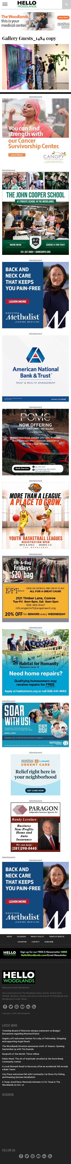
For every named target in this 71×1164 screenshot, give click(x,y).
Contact (35, 942)
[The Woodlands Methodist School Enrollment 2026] (35, 746)
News (9, 936)
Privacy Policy (37, 936)
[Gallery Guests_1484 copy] (35, 88)
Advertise (22, 942)
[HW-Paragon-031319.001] (35, 851)
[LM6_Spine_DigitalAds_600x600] (35, 327)
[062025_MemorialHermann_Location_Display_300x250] (35, 795)
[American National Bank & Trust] (35, 401)
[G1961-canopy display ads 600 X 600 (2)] (35, 164)
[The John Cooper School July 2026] (35, 254)
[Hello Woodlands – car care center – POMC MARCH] (35, 475)
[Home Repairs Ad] (35, 695)
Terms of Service (56, 936)
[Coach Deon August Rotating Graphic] (35, 548)
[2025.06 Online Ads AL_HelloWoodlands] (35, 621)
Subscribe (48, 942)
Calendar (21, 936)
